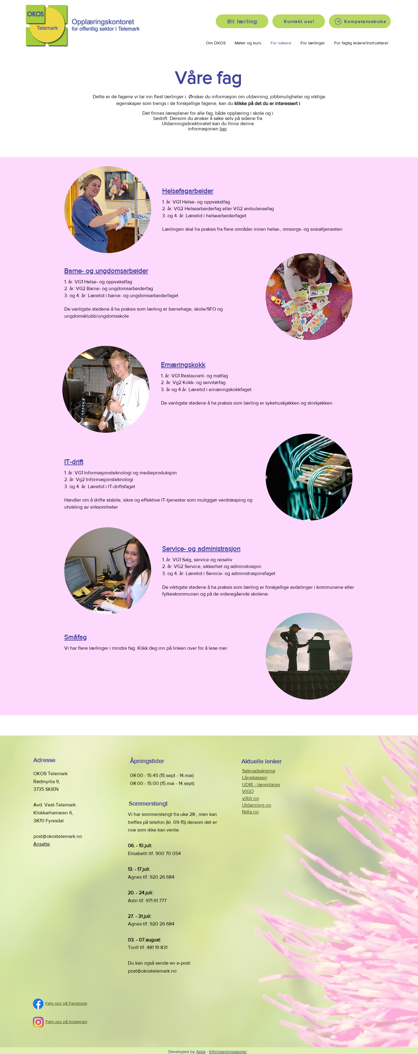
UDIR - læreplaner (261, 784)
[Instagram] (38, 1022)
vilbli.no (250, 798)
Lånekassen (254, 777)
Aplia (200, 1051)
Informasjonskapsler (228, 1051)
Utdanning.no (256, 805)
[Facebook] (38, 1004)
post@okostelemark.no (57, 836)
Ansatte (41, 844)
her (223, 128)
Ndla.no (250, 811)
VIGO (248, 791)
